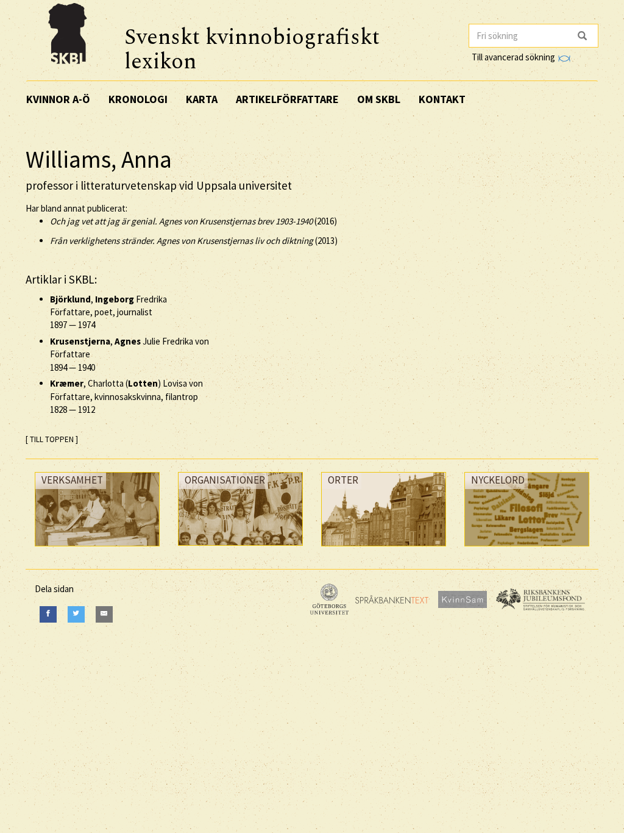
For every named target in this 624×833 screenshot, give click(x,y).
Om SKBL (378, 99)
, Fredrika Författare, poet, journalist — (108, 312)
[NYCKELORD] (526, 549)
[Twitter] (76, 614)
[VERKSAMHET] (97, 549)
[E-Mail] (104, 614)
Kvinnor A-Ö (58, 99)
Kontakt (442, 99)
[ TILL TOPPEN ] (52, 439)
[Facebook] (48, 614)
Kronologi (138, 99)
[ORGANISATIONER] (240, 548)
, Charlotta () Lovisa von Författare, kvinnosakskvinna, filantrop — (126, 396)
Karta (202, 99)
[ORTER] (383, 549)
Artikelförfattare (287, 99)
